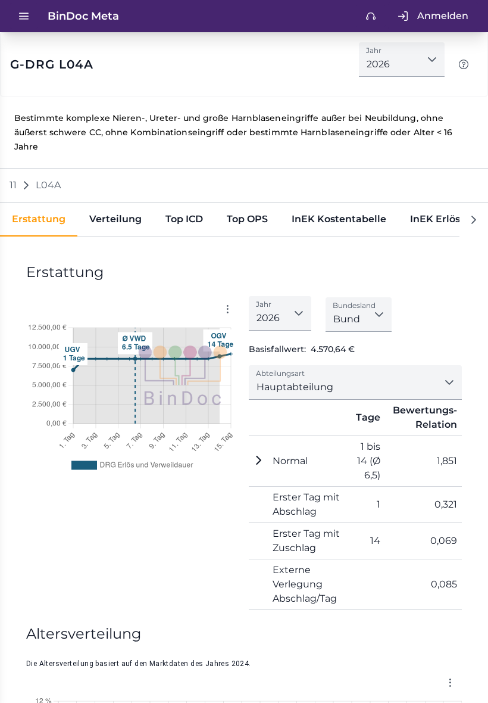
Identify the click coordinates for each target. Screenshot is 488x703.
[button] (432, 59)
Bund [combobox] (346, 319)
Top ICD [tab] (184, 219)
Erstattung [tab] (38, 219)
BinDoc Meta (83, 16)
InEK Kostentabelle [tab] (339, 219)
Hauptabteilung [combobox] (294, 387)
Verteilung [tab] (115, 219)
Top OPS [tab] (247, 219)
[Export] (227, 309)
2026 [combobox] (378, 64)
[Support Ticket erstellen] (371, 16)
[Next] (473, 220)
